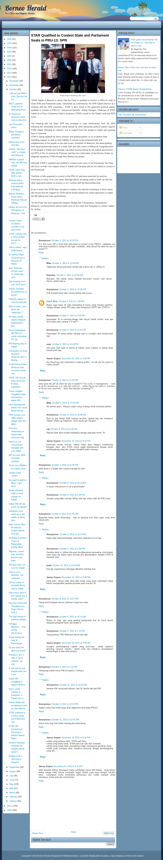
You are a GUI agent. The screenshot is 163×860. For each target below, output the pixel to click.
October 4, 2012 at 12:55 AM (65, 403)
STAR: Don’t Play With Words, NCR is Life (17, 173)
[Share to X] (40, 219)
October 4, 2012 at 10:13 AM (72, 534)
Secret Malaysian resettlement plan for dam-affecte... (18, 705)
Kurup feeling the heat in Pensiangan (16, 640)
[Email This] (34, 219)
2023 (9, 52)
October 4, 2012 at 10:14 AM (72, 616)
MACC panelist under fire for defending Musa (17, 106)
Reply (41, 252)
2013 (9, 73)
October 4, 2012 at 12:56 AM (65, 514)
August (13, 771)
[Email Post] (35, 215)
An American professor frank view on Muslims (18, 117)
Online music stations (134, 856)
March (12, 792)
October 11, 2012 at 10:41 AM (65, 719)
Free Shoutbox (124, 114)
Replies (45, 258)
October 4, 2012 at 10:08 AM (72, 415)
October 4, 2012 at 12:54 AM (65, 263)
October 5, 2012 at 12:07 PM (72, 330)
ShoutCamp (140, 114)
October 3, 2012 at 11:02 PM (65, 380)
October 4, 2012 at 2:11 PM (72, 631)
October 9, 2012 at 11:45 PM (64, 429)
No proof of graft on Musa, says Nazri (18, 483)
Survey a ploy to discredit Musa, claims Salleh (17, 585)
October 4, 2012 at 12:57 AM (65, 599)
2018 (9, 56)
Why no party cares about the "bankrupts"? (18, 309)
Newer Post (37, 833)
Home (73, 832)
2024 (9, 47)
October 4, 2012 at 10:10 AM (72, 483)
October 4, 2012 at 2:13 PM (64, 667)
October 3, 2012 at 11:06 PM (65, 465)
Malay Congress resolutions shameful (16, 134)
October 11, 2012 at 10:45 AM (66, 565)
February (13, 796)
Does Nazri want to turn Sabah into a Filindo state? (18, 595)
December (14, 81)
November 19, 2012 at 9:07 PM (76, 441)
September (14, 767)
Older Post (109, 833)
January (13, 801)
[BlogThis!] (37, 219)
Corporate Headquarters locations (94, 856)
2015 (9, 64)
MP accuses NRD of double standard (17, 458)
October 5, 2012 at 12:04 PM (65, 704)
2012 (9, 77)
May (11, 784)
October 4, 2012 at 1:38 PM (71, 301)
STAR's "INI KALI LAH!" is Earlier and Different (17, 152)
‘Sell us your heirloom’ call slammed (16, 575)
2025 (9, 43)
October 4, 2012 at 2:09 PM (72, 548)
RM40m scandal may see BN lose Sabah (18, 162)
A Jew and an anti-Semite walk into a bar (17, 671)
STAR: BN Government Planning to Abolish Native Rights (17, 732)
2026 (9, 39)
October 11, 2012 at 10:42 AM (73, 685)
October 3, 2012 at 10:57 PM (65, 240)
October (13, 89)
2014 (9, 68)
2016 (9, 60)
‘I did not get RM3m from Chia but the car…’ (18, 96)
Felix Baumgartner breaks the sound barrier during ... (18, 407)
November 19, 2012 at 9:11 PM (68, 766)
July (11, 776)
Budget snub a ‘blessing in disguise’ (15, 759)
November (14, 85)
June (11, 780)
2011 (9, 806)
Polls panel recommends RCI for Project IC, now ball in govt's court (144, 42)
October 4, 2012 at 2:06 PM (72, 495)
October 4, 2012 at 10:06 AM (72, 289)
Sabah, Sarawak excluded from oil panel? (18, 292)
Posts (125, 127)
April (11, 788)
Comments (127, 133)
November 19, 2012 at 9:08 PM (76, 577)
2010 (9, 810)
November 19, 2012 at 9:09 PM (76, 643)
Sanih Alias (52, 301)
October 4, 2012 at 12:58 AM (69, 275)
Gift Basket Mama (70, 856)
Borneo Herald (25, 7)
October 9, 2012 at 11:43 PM (65, 344)
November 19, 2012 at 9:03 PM (76, 358)
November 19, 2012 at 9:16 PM (76, 737)
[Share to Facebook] (43, 219)
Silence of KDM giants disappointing (134, 89)
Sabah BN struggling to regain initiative (17, 681)
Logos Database (117, 856)
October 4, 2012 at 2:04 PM (72, 315)
